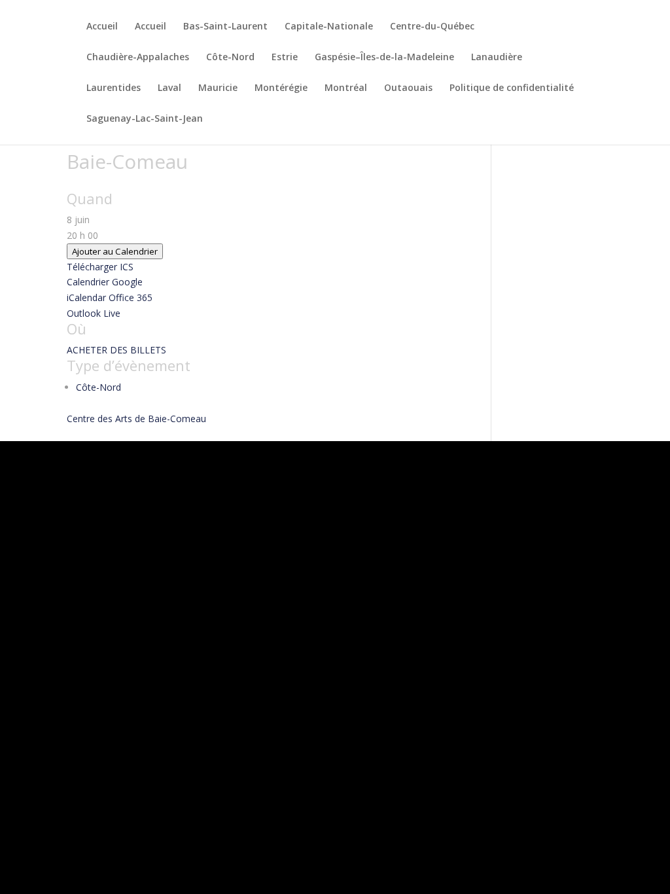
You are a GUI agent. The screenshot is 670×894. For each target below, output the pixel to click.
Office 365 (130, 297)
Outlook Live (93, 313)
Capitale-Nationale (329, 27)
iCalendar (86, 297)
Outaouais (408, 88)
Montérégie (281, 88)
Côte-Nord (230, 57)
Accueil (102, 27)
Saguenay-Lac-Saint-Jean (144, 119)
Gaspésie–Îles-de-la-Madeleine (384, 57)
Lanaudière (496, 57)
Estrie (285, 57)
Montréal (346, 88)
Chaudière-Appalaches (137, 57)
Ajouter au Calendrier (115, 251)
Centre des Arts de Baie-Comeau (136, 418)
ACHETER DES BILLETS (116, 350)
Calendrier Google (105, 282)
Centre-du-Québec (432, 27)
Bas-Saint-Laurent (225, 27)
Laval (169, 88)
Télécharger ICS (100, 266)
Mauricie (218, 88)
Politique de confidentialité (512, 88)
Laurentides (113, 88)
